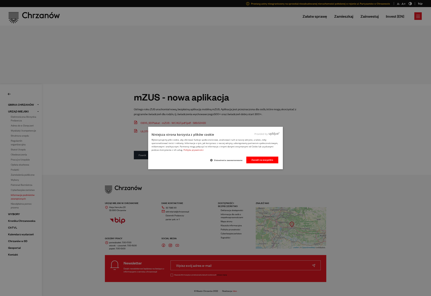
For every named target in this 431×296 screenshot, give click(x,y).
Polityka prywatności (194, 150)
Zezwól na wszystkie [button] (262, 159)
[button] (227, 160)
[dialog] (215, 148)
